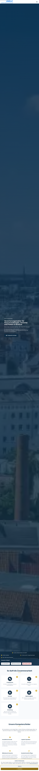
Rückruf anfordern (16, 663)
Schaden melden (27, 663)
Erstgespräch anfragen (12, 335)
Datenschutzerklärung (33, 763)
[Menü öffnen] (37, 2)
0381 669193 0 (6, 663)
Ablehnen (19, 766)
